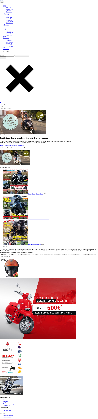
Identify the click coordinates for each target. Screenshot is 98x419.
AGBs (4, 402)
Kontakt (5, 399)
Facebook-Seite (7, 405)
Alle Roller (8, 7)
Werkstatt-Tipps (10, 21)
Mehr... (1, 102)
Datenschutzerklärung (8, 404)
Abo (4, 24)
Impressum (5, 401)
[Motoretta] (2, 0)
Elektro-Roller (9, 9)
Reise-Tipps (9, 20)
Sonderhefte (9, 17)
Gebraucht (8, 10)
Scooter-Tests (9, 18)
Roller (4, 6)
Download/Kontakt (7, 410)
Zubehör (5, 13)
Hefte (7, 16)
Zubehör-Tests (9, 23)
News (4, 5)
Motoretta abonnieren (8, 415)
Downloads (6, 14)
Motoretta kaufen (7, 417)
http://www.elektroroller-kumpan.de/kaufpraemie (12, 145)
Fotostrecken (9, 12)
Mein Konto (6, 25)
